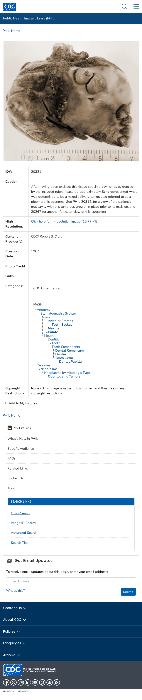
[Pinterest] (42, 682)
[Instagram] (21, 682)
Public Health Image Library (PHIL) (29, 18)
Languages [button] (12, 643)
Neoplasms (49, 369)
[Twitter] (13, 682)
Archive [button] (9, 655)
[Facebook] (6, 682)
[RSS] (57, 682)
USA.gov (23, 691)
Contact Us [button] (13, 608)
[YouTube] (35, 682)
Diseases (43, 365)
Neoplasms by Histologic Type (67, 372)
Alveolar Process (60, 321)
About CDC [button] (12, 619)
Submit (128, 592)
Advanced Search (24, 532)
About (12, 488)
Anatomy (43, 310)
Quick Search (20, 513)
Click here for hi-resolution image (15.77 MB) (65, 221)
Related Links (17, 468)
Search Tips (19, 542)
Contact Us (15, 478)
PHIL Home (11, 31)
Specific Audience (20, 448)
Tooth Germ (64, 358)
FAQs (11, 458)
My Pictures (21, 428)
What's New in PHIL (22, 438)
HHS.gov (8, 691)
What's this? (15, 590)
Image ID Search (23, 523)
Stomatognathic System (58, 313)
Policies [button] (9, 631)
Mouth (49, 335)
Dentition (54, 339)
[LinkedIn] (28, 682)
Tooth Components (66, 347)
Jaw (47, 317)
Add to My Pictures (22, 403)
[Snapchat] (49, 682)
